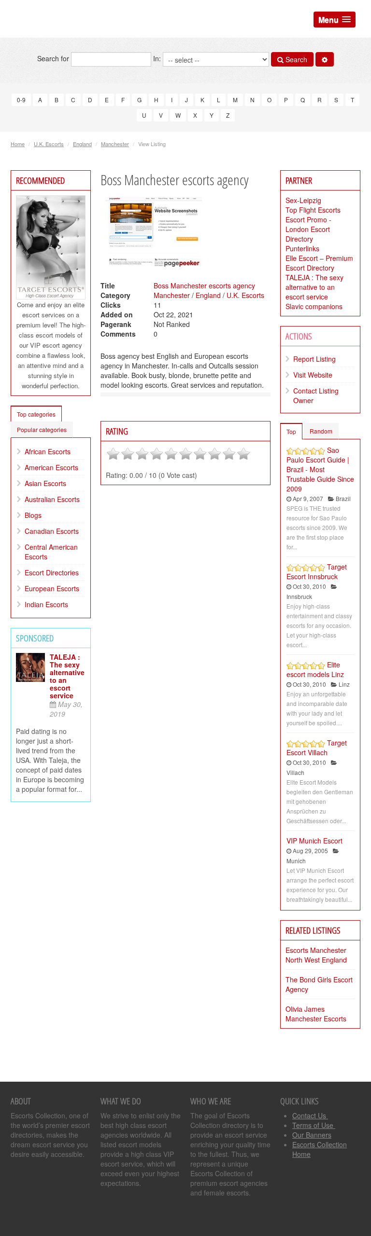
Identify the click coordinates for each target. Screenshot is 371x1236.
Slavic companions (313, 306)
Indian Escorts (46, 604)
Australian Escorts (52, 499)
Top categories (36, 414)
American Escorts (51, 467)
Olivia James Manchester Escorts (315, 1013)
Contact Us (310, 1115)
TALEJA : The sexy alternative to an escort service (67, 676)
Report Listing (314, 359)
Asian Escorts (45, 483)
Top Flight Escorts (313, 210)
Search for (54, 58)
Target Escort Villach (316, 747)
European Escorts (52, 588)
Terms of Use (313, 1125)
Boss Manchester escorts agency (204, 285)
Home (18, 144)
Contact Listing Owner (316, 395)
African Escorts (48, 451)
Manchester (115, 144)
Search (295, 59)
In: (158, 58)
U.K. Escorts (49, 144)
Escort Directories (52, 572)
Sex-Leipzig (303, 200)
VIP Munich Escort (314, 840)
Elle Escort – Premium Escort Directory (319, 262)
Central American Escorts (51, 551)
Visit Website (312, 375)
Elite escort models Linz (315, 669)
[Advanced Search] (324, 59)
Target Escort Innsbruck (316, 571)
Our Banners (311, 1135)
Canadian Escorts (52, 531)
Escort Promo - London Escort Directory (308, 229)
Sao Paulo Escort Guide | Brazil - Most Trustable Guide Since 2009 (320, 469)
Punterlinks (302, 248)
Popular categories (42, 429)
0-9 (21, 99)
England (82, 144)
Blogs (33, 515)
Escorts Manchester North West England (316, 954)
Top (291, 431)
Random (321, 431)
